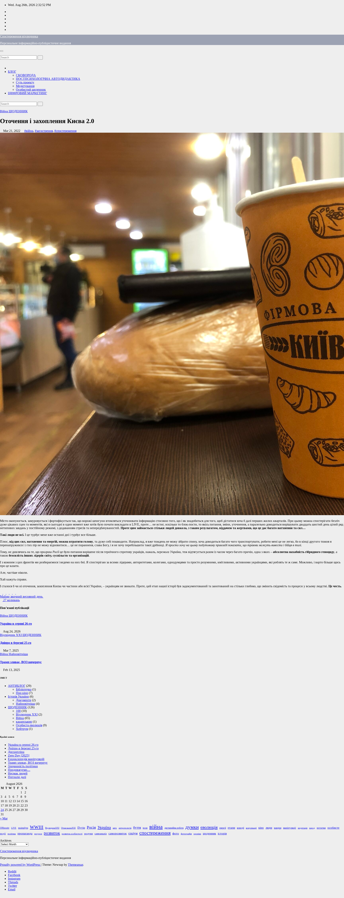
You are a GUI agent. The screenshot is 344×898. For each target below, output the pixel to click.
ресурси (38, 834)
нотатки (321, 827)
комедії (240, 827)
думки (192, 827)
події (3, 833)
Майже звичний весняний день (21, 596)
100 (18, 711)
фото (175, 833)
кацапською (24, 721)
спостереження (155, 832)
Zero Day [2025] (18, 755)
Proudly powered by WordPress (20, 864)
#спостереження (65, 130)
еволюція (209, 827)
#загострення (44, 130)
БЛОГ (12, 71)
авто (115, 828)
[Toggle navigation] (1, 51)
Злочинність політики (23, 766)
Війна (4, 111)
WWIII (36, 827)
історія (222, 833)
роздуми (88, 833)
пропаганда (25, 833)
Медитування (25, 86)
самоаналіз (101, 833)
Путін (81, 827)
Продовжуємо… (19, 770)
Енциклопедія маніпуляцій (26, 759)
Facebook (14, 875)
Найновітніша (18, 654)
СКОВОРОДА (26, 75)
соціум (133, 833)
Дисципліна (16, 752)
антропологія (125, 828)
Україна (104, 827)
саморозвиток (117, 833)
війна (156, 826)
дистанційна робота (174, 827)
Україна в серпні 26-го (16, 623)
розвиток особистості (72, 834)
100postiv (4, 827)
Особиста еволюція (29, 725)
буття (137, 827)
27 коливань (11, 600)
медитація (302, 828)
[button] (1, 53)
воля (145, 827)
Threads (13, 882)
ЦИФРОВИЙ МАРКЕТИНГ (27, 93)
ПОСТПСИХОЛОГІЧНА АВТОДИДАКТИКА (48, 78)
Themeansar (75, 864)
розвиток (52, 833)
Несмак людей (17, 773)
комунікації (251, 828)
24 (2, 810)
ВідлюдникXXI (52, 828)
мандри (277, 827)
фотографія (186, 834)
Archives (5, 840)
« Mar (4, 818)
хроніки (197, 834)
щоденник (209, 833)
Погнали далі (17, 777)
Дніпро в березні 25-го (15, 642)
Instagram (14, 878)
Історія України (18, 696)
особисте (333, 827)
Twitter (12, 885)
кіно (261, 827)
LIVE (13, 828)
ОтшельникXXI (68, 828)
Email (11, 889)
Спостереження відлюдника (19, 36)
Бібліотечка (23, 689)
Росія (91, 827)
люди (269, 827)
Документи (23, 700)
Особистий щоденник (31, 89)
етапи (231, 827)
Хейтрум (22, 728)
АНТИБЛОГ (16, 685)
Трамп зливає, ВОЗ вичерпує (21, 662)
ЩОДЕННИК (18, 111)
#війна (28, 130)
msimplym (23, 827)
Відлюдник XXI (11, 635)
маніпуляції (289, 827)
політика (12, 834)
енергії (222, 827)
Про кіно (22, 693)
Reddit (12, 871)
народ (312, 828)
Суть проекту (25, 82)
